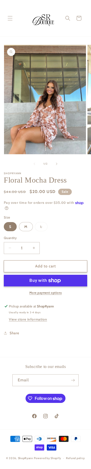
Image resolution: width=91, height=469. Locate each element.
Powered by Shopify (47, 458)
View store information (28, 319)
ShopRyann (25, 458)
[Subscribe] (72, 380)
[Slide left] (34, 163)
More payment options (45, 293)
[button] (10, 18)
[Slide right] (56, 163)
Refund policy (75, 458)
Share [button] (14, 333)
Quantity (10, 238)
